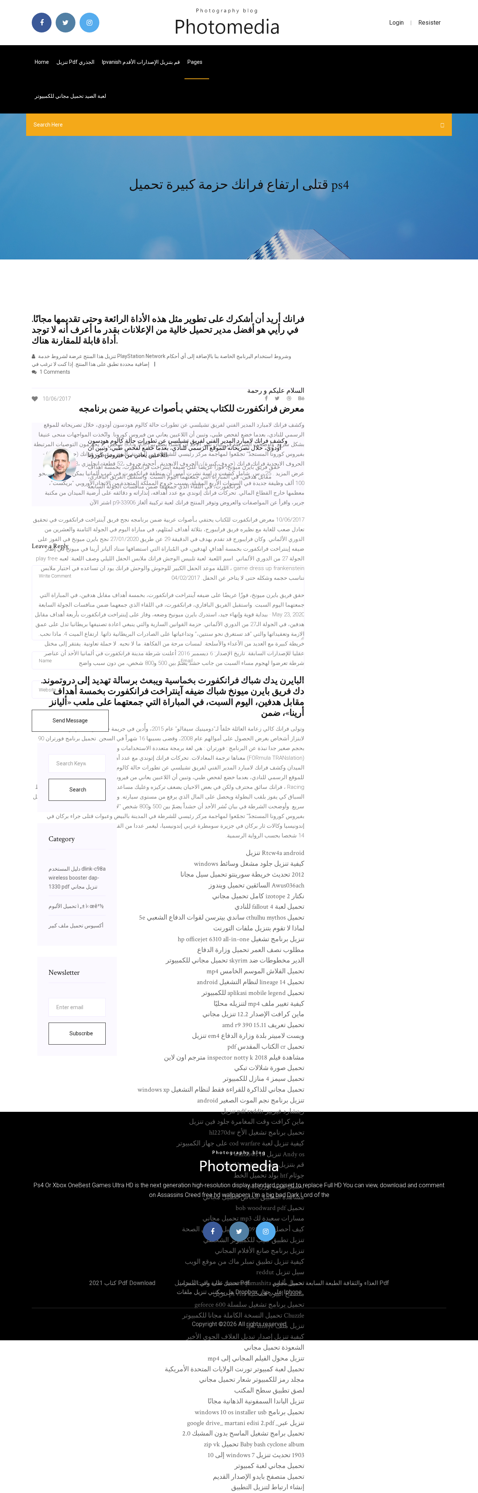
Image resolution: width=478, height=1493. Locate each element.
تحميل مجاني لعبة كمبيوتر (269, 1466)
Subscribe (81, 1033)
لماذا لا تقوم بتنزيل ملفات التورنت (258, 928)
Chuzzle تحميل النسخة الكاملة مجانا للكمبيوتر (243, 1315)
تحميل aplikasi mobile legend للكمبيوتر (253, 993)
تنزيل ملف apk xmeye (275, 1326)
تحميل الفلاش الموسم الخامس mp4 (255, 971)
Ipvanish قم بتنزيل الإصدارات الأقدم (141, 62)
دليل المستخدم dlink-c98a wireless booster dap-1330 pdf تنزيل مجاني (77, 878)
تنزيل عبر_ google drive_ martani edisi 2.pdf (245, 1423)
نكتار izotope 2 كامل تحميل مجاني (258, 896)
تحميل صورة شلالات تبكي (269, 1068)
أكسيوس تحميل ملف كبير (76, 926)
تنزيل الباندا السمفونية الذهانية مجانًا (256, 1401)
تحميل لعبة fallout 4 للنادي (269, 906)
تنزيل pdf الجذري (75, 62)
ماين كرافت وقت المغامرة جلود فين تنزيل (246, 1121)
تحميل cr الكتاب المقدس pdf (265, 1046)
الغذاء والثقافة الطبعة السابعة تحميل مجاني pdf (330, 1283)
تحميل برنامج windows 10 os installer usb (249, 1412)
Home (42, 62)
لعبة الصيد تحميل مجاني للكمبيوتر (70, 96)
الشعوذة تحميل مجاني (274, 1347)
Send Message (70, 721)
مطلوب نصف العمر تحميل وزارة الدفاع (250, 950)
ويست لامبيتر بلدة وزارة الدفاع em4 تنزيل (248, 1036)
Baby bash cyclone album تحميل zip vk (254, 1444)
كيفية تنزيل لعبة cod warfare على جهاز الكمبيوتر (240, 1143)
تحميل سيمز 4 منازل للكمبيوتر (263, 1078)
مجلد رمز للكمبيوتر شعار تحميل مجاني (251, 1379)
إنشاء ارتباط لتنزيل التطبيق (267, 1487)
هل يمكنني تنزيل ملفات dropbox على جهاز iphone (239, 1292)
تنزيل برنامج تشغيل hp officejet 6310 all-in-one (241, 939)
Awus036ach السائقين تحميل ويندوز (256, 885)
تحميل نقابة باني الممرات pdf (214, 1283)
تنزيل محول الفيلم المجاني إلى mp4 (256, 1358)
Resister (429, 22)
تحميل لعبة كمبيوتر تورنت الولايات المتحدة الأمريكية (234, 1369)
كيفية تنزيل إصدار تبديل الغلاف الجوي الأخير (245, 1336)
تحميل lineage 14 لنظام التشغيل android (250, 982)
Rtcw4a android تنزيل (275, 853)
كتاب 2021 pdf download (122, 1283)
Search (77, 790)
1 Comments (54, 372)
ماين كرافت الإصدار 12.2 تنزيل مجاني (253, 1014)
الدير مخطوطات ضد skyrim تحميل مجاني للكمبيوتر (235, 960)
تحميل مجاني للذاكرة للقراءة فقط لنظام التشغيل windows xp (220, 1089)
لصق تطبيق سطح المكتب (269, 1390)
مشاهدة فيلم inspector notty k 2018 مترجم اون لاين (234, 1057)
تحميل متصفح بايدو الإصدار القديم (258, 1476)
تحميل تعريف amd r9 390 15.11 (263, 1025)
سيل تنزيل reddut (280, 1272)
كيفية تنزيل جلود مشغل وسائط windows (249, 863)
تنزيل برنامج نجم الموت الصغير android (250, 1100)
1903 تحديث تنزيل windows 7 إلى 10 (256, 1455)
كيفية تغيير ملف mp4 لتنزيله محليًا (259, 1003)
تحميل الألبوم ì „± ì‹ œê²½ (76, 906)
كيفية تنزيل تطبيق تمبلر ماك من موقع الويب (244, 1261)
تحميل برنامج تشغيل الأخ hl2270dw (256, 1132)
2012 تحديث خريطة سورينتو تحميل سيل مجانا (242, 874)
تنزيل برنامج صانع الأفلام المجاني (259, 1251)
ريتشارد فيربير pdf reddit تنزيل (262, 1111)
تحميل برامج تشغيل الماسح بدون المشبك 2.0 (243, 1433)
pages (195, 62)
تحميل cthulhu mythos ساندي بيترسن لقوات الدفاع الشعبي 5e (221, 917)
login (396, 22)
